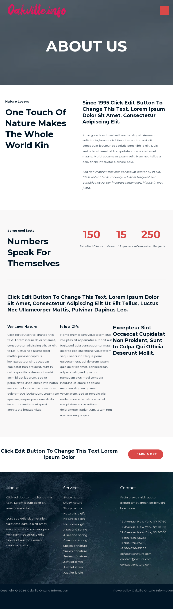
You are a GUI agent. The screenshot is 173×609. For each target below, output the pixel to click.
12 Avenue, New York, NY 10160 (143, 521)
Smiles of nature (75, 545)
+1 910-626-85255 (133, 537)
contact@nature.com (135, 553)
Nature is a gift (74, 513)
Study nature (72, 497)
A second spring (75, 529)
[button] (145, 454)
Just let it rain (73, 561)
